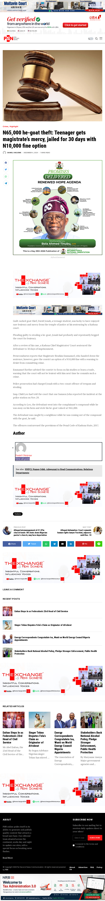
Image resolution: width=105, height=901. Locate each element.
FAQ (92, 867)
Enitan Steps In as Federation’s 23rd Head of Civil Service (41, 611)
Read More (8, 857)
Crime (5, 126)
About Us (72, 868)
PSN (6, 869)
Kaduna (18, 514)
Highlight (14, 126)
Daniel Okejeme (14, 153)
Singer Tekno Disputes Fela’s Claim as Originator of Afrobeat (43, 625)
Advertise (83, 867)
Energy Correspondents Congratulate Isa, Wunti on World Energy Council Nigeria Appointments (64, 742)
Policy (99, 867)
